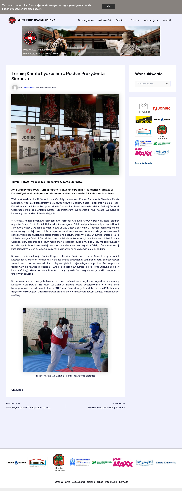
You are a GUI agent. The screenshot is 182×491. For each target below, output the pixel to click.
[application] (124, 20)
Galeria (119, 20)
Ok (108, 6)
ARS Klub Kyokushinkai (37, 20)
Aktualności (104, 20)
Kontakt (167, 20)
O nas (133, 20)
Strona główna (86, 20)
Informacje (149, 20)
